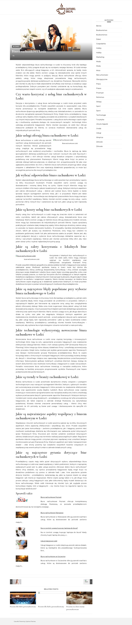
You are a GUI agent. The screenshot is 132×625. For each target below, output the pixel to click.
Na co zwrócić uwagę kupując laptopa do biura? (59, 528)
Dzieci (98, 39)
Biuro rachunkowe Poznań (51, 497)
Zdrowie (99, 142)
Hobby (98, 48)
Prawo (98, 88)
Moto (98, 70)
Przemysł (99, 93)
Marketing (100, 57)
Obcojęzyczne (101, 79)
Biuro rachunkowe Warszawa (52, 513)
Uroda (98, 128)
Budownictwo (101, 30)
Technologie (101, 115)
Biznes (16, 46)
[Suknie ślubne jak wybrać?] (14, 581)
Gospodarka (101, 44)
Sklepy (99, 102)
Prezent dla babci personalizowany (23, 606)
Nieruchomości (102, 75)
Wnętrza (99, 137)
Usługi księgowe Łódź (49, 541)
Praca (98, 84)
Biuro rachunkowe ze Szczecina (53, 556)
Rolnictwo (100, 97)
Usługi (98, 133)
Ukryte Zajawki (102, 124)
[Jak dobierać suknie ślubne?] (88, 581)
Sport (98, 106)
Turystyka (100, 119)
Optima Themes (31, 621)
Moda (98, 61)
